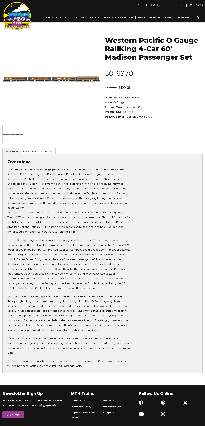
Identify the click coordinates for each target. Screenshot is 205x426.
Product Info (84, 17)
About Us (109, 400)
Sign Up (13, 415)
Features (29, 151)
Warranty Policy (81, 406)
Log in (177, 5)
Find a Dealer (177, 17)
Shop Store (56, 17)
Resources (147, 17)
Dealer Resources (148, 5)
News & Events (117, 17)
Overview (11, 151)
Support (47, 151)
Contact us (78, 400)
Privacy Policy (112, 406)
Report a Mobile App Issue (84, 415)
